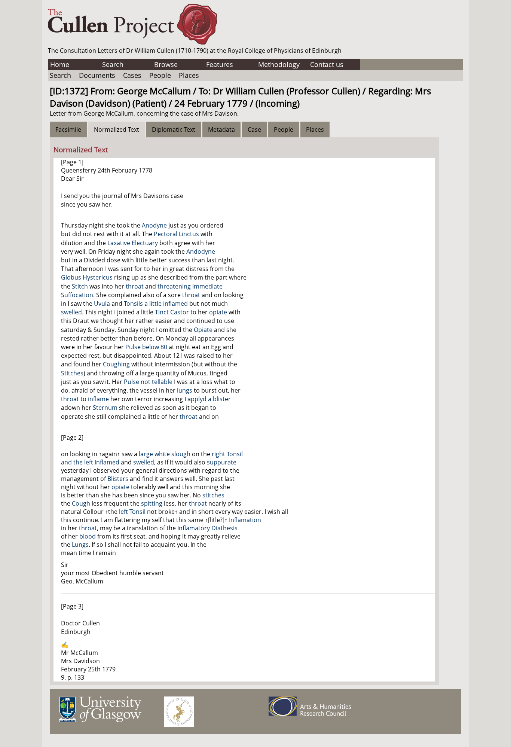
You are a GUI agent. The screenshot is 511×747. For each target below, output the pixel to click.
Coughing (116, 364)
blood (87, 536)
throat (135, 286)
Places (189, 75)
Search (112, 64)
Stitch (80, 286)
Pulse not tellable (148, 382)
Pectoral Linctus (176, 234)
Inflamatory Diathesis (207, 528)
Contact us (326, 64)
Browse (166, 64)
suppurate (221, 462)
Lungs (80, 544)
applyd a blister (209, 399)
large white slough (164, 454)
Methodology (279, 64)
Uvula (102, 303)
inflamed (107, 462)
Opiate (203, 330)
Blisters (117, 479)
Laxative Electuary (132, 243)
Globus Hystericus (87, 277)
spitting (151, 503)
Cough (81, 503)
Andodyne (200, 251)
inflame (98, 399)
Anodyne (154, 225)
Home (59, 64)
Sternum (105, 407)
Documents (97, 75)
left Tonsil (132, 511)
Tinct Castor (172, 312)
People (160, 75)
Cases (132, 75)
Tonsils (133, 303)
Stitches (72, 373)
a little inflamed (166, 303)
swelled (71, 312)
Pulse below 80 (146, 347)
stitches (213, 495)
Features (219, 64)
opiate (218, 312)
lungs (184, 390)
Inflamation (245, 520)
